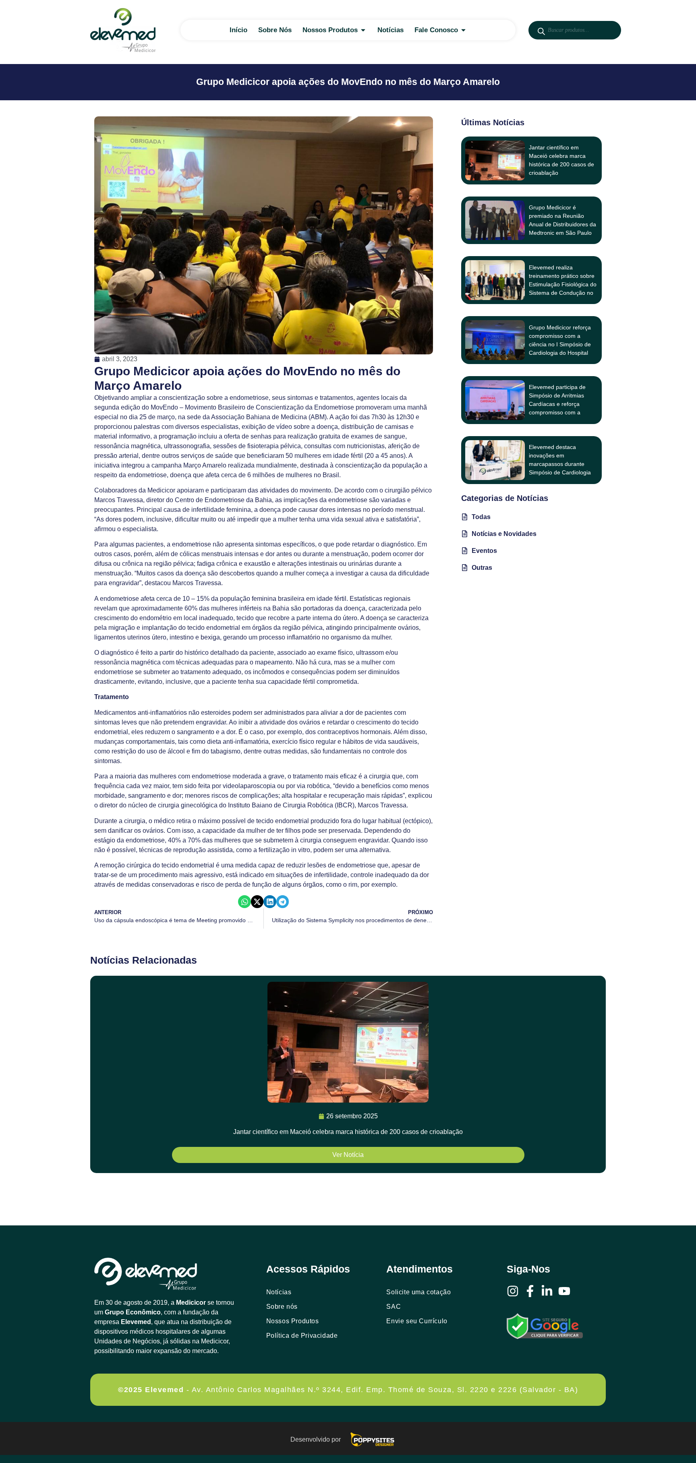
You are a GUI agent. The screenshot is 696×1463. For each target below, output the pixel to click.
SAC (393, 1306)
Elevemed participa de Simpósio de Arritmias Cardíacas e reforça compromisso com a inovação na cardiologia (559, 404)
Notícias (279, 1292)
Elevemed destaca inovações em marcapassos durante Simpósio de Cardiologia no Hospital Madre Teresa (561, 464)
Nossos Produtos (292, 1321)
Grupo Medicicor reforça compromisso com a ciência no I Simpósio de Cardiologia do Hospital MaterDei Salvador (560, 344)
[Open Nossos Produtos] (363, 30)
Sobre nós (282, 1306)
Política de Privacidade (302, 1335)
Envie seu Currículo (416, 1321)
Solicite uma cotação (418, 1292)
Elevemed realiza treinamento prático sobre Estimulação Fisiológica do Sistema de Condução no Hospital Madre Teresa (563, 284)
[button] (244, 901)
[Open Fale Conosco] (463, 30)
